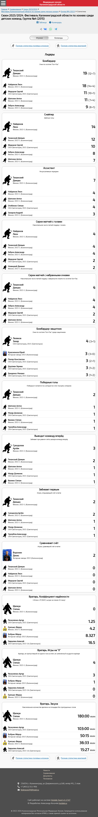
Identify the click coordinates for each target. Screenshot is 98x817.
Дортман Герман (15, 366)
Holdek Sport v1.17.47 (60, 800)
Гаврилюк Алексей (16, 641)
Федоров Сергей (15, 91)
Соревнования (15, 9)
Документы (47, 776)
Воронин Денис (17, 554)
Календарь (57, 22)
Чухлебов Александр (17, 427)
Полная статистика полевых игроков (32, 45)
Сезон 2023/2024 (30, 9)
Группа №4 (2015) (68, 11)
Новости (46, 770)
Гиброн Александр (16, 105)
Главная (4, 9)
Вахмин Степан (14, 420)
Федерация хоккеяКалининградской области (52, 3)
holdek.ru (63, 803)
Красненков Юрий (16, 352)
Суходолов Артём (18, 447)
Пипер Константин (16, 359)
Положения (47, 779)
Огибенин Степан (16, 205)
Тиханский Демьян (18, 72)
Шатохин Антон (15, 98)
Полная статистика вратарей (73, 45)
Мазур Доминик (15, 413)
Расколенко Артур (16, 620)
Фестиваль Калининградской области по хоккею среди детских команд (30, 11)
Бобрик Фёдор (14, 634)
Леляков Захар (17, 340)
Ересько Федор (15, 627)
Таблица (43, 22)
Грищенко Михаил (16, 373)
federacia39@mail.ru (30, 790)
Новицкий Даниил (16, 266)
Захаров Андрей (15, 212)
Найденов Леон (15, 84)
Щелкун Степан (17, 608)
